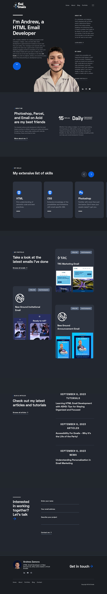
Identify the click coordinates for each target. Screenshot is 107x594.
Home (67, 5)
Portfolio (85, 5)
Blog (78, 5)
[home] (19, 5)
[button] (93, 5)
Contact (39, 582)
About (73, 5)
